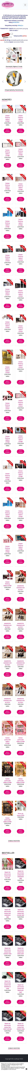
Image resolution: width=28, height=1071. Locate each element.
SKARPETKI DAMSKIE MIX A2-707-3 (7, 700)
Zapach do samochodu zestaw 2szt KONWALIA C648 (7, 984)
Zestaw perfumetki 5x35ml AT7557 (20, 780)
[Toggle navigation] (25, 4)
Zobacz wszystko (14, 841)
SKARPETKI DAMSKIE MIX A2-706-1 (20, 587)
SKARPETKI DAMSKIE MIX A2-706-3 (7, 663)
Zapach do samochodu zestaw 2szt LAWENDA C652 (7, 913)
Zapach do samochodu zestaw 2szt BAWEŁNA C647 (20, 988)
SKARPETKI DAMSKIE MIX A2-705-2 (20, 700)
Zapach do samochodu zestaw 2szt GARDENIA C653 (20, 874)
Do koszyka (7, 130)
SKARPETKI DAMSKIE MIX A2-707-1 (20, 625)
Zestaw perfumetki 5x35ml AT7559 (20, 739)
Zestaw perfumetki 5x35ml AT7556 (7, 819)
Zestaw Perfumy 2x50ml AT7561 (7, 583)
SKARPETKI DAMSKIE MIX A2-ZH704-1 (20, 663)
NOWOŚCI (16, 22)
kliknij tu (20, 25)
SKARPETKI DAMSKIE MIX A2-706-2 (7, 625)
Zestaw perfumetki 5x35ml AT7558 (7, 780)
